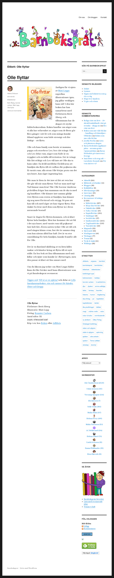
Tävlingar (88, 236)
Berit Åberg (11, 103)
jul (93, 299)
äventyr (93, 345)
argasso (94, 261)
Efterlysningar (90, 191)
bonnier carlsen (88, 282)
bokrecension (87, 278)
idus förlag (86, 299)
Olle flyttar (18, 77)
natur (102, 311)
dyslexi (90, 286)
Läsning (87, 196)
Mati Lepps (63, 91)
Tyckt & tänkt (89, 241)
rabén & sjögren (88, 332)
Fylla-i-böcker (91, 211)
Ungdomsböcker (93, 223)
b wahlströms (100, 282)
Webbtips (87, 244)
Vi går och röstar (91, 101)
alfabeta (85, 261)
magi (84, 311)
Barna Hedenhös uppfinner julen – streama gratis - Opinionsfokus (95, 148)
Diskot (86, 89)
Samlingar (90, 216)
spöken (85, 336)
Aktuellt (87, 180)
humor (92, 294)
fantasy (91, 290)
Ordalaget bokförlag (90, 324)
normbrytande (100, 315)
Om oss (82, 17)
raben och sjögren (89, 328)
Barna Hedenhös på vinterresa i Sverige (94, 153)
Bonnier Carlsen (43, 313)
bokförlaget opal (88, 273)
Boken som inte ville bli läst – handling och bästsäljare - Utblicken (95, 133)
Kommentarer (90, 529)
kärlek (97, 303)
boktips (97, 278)
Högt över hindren (92, 99)
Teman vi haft (89, 507)
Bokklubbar (88, 188)
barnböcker (99, 265)
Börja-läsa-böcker (93, 206)
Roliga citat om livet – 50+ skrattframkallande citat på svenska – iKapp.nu (95, 123)
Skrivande (88, 231)
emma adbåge (100, 286)
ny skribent (86, 320)
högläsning (101, 294)
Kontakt (104, 17)
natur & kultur (87, 315)
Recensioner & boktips (93, 198)
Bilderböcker (11, 100)
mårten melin (93, 311)
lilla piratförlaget (88, 307)
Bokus (44, 323)
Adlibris (57, 323)
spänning (99, 332)
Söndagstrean (89, 233)
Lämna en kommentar (14, 111)
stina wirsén (94, 336)
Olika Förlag (97, 320)
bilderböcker (96, 269)
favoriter (99, 290)
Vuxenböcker (91, 226)
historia (85, 294)
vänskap (86, 345)
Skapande (88, 228)
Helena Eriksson (12, 93)
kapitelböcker (87, 303)
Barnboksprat (12, 568)
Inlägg (86, 526)
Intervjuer (88, 193)
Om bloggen (93, 17)
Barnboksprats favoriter (94, 499)
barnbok (102, 261)
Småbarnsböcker (93, 221)
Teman (87, 239)
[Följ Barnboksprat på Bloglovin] (94, 553)
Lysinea (87, 91)
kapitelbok (100, 299)
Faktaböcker (91, 208)
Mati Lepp (16, 105)
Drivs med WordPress (28, 568)
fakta (84, 290)
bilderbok (86, 269)
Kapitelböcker (91, 213)
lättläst (98, 307)
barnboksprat (87, 265)
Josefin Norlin (90, 141)
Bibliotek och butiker (92, 183)
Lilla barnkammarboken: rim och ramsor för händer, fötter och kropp (51, 283)
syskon (85, 340)
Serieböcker (91, 218)
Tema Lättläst (95, 340)
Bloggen (87, 185)
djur (84, 286)
